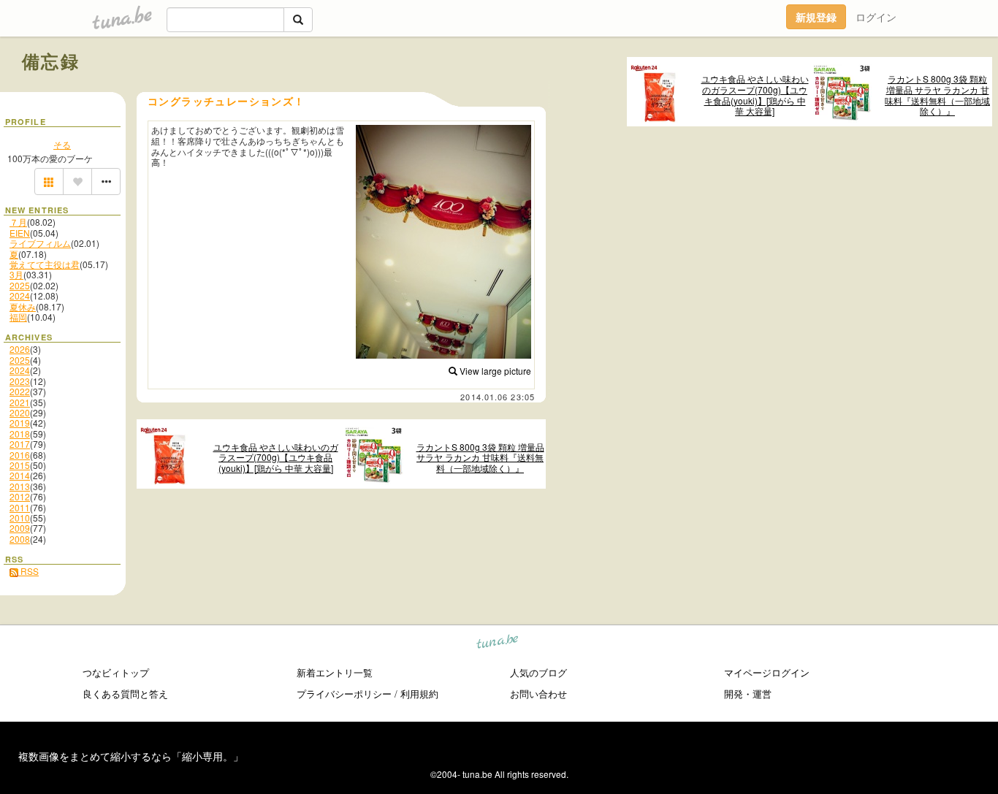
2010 (19, 517)
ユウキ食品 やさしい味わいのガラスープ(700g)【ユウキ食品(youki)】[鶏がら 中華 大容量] (755, 95)
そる (62, 144)
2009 (19, 528)
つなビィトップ (116, 672)
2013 (19, 486)
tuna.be (498, 643)
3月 (16, 274)
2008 (19, 538)
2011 (19, 507)
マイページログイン (767, 672)
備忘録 (51, 60)
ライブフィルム (40, 243)
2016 (19, 454)
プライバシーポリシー (344, 694)
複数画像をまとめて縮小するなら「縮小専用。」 (130, 756)
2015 (19, 465)
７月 (18, 221)
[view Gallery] (49, 182)
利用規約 (419, 694)
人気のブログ (538, 672)
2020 (19, 412)
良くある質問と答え (125, 694)
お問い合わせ (538, 694)
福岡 (18, 316)
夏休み (22, 306)
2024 (19, 295)
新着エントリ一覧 (335, 672)
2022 (19, 391)
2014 (19, 475)
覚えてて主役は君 (44, 264)
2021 (19, 402)
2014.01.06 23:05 (497, 396)
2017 (19, 444)
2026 (19, 349)
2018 (19, 433)
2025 (19, 285)
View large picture (494, 370)
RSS (28, 571)
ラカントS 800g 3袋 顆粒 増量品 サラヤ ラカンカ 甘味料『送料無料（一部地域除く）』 (937, 95)
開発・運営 (748, 694)
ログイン (876, 16)
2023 (19, 381)
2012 (19, 496)
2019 (19, 422)
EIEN (19, 232)
